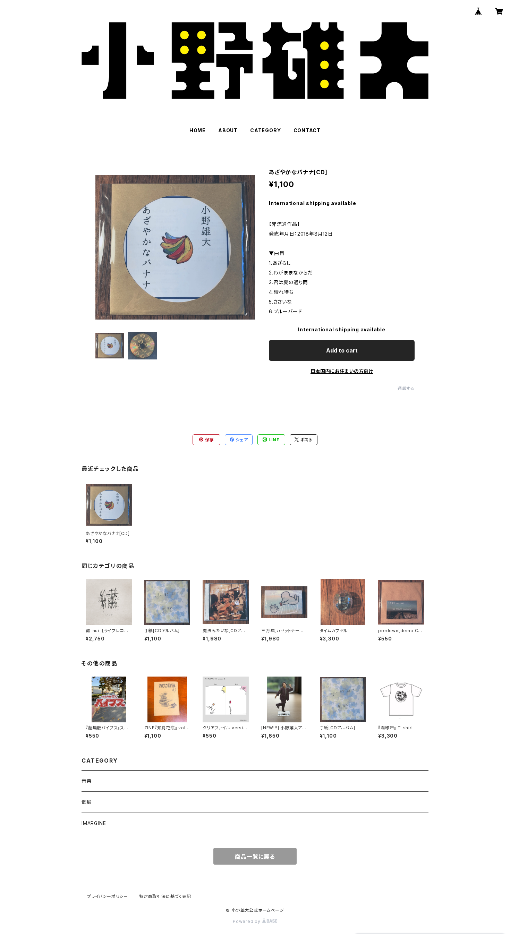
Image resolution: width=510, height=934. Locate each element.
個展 (87, 802)
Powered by (247, 921)
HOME (197, 130)
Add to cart (342, 350)
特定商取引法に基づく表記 (165, 896)
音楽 (87, 781)
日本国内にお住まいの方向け (342, 371)
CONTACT (307, 130)
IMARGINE (94, 823)
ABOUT (228, 130)
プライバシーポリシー (107, 896)
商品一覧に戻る (255, 856)
